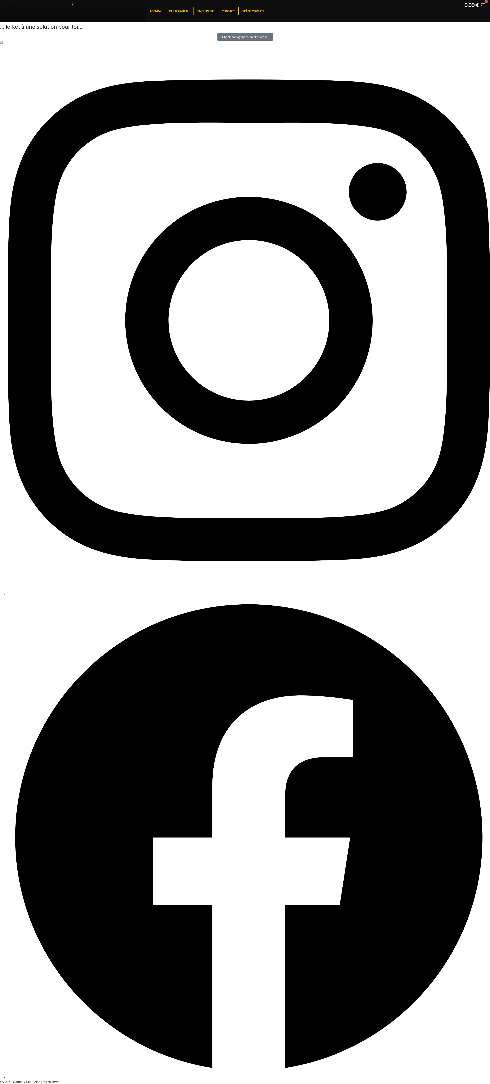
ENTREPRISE (205, 11)
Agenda (155, 11)
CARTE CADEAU (179, 11)
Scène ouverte (253, 11)
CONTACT (228, 11)
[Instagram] (249, 594)
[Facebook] (249, 1077)
